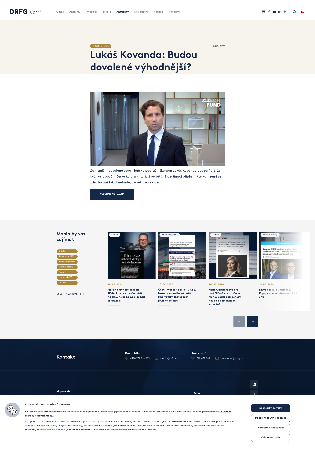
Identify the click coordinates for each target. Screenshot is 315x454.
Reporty (63, 272)
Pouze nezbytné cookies (270, 418)
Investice (92, 12)
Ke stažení (141, 12)
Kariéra (158, 12)
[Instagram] (280, 12)
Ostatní (62, 283)
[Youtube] (274, 12)
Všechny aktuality (112, 194)
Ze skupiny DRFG (66, 256)
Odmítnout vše (271, 437)
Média (107, 12)
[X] (285, 12)
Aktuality (122, 12)
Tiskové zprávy (66, 267)
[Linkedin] (263, 12)
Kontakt (174, 12)
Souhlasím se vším (270, 408)
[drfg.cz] (25, 14)
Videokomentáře (101, 46)
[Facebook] (269, 12)
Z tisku (62, 251)
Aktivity (74, 12)
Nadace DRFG (65, 277)
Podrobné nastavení (271, 428)
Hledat (294, 12)
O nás (60, 12)
